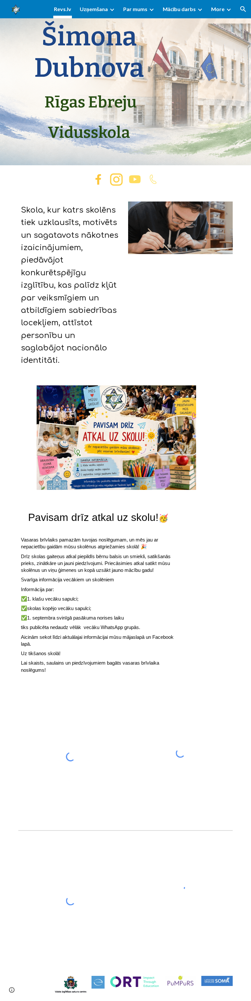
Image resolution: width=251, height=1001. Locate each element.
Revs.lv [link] (62, 9)
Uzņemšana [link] (94, 9)
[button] (243, 9)
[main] (88, 82)
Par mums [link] (135, 9)
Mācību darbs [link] (179, 9)
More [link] (218, 9)
